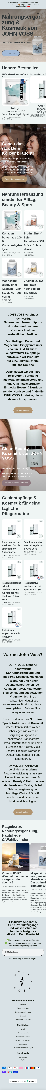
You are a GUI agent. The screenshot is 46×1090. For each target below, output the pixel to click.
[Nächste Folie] (41, 96)
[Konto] (38, 12)
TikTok (23, 1060)
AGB (23, 1029)
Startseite (23, 1005)
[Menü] (2, 12)
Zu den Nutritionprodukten (14, 179)
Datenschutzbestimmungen (23, 1048)
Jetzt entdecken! (11, 53)
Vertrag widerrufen (23, 1036)
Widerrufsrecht (23, 1033)
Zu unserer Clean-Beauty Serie (16, 483)
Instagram (23, 1057)
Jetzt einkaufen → (23, 410)
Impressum (23, 1044)
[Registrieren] (40, 952)
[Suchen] (7, 12)
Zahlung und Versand (23, 1040)
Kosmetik (23, 1016)
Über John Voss (23, 1008)
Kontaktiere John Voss (23, 1019)
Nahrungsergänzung (23, 1012)
